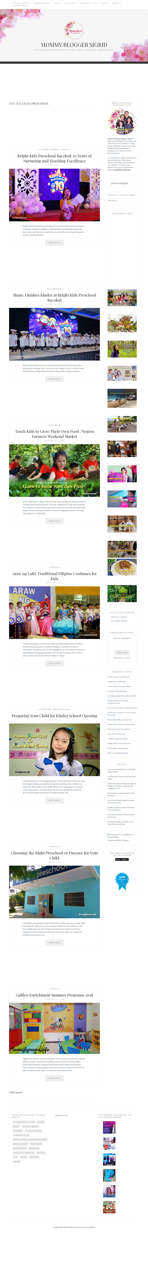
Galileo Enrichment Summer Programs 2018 (54, 994)
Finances (104, 3)
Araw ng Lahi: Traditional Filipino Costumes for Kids (54, 576)
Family (57, 3)
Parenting (45, 709)
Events (40, 1122)
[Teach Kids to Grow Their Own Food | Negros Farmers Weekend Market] (54, 496)
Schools (65, 150)
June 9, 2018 (54, 720)
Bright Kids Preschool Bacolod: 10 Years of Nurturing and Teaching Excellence (54, 158)
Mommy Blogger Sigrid (74, 44)
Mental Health (20, 1144)
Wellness (84, 3)
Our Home (70, 3)
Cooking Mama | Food (24, 1122)
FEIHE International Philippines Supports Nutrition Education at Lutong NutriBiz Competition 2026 (121, 786)
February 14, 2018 (55, 999)
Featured (18, 1131)
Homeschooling (42, 3)
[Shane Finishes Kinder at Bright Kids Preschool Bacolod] (54, 360)
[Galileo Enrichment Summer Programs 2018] (54, 1053)
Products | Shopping (23, 1152)
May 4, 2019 (54, 165)
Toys (95, 3)
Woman (16, 1161)
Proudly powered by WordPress (64, 1227)
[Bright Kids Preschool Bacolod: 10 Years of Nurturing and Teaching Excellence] (54, 221)
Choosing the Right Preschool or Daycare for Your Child (54, 855)
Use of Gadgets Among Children (119, 686)
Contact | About (21, 3)
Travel (115, 3)
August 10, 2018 (54, 583)
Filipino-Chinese (49, 150)
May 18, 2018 (54, 862)
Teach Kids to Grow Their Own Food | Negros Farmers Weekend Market (54, 434)
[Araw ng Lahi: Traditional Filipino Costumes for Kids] (54, 638)
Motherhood (54, 289)
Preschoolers (61, 709)
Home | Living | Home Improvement (30, 1139)
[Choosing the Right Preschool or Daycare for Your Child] (54, 918)
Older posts (15, 1092)
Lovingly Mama (113, 158)
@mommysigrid (119, 183)
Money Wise (36, 1144)
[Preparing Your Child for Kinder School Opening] (54, 775)
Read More (56, 244)
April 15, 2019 (54, 304)
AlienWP (92, 1227)
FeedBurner (127, 658)
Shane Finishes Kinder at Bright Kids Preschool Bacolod (54, 297)
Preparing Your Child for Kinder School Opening (54, 715)
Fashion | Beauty (21, 5)
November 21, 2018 (54, 441)
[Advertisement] (74, 82)
